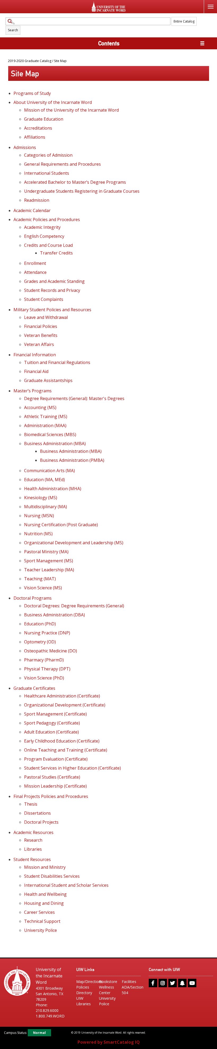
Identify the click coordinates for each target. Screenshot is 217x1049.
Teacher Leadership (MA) (49, 570)
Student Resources (32, 859)
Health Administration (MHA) (52, 488)
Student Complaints (43, 299)
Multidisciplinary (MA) (45, 507)
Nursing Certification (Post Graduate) (61, 525)
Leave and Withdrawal (46, 317)
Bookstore (108, 981)
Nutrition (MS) (38, 534)
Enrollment (35, 263)
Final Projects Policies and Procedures (50, 796)
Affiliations (34, 137)
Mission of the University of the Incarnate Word (71, 110)
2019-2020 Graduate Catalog (29, 61)
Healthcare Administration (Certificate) (62, 696)
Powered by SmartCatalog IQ (109, 1042)
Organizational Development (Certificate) (64, 705)
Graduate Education (43, 119)
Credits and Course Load (48, 245)
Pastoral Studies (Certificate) (52, 777)
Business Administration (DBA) (54, 615)
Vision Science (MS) (43, 588)
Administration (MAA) (45, 425)
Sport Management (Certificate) (55, 714)
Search (13, 30)
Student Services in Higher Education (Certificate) (72, 768)
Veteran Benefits (40, 335)
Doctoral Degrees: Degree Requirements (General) (74, 606)
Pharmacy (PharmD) (44, 660)
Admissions (24, 147)
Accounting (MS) (40, 407)
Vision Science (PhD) (44, 678)
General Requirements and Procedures (62, 164)
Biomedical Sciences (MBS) (50, 434)
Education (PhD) (40, 624)
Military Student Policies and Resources (52, 310)
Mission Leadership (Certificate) (55, 786)
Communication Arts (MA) (49, 470)
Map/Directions (85, 981)
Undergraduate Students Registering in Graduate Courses (81, 191)
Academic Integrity (42, 227)
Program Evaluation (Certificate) (56, 759)
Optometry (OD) (40, 642)
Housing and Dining (44, 903)
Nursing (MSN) (39, 516)
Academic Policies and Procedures (46, 219)
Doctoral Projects (41, 822)
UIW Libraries (83, 1001)
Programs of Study (32, 93)
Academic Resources (33, 832)
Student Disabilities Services (52, 876)
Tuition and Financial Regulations (57, 362)
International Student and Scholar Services (66, 885)
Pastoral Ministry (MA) (46, 552)
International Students (46, 173)
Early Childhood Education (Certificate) (62, 741)
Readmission (36, 200)
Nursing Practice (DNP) (47, 633)
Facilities (129, 981)
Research (33, 840)
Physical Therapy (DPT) (47, 669)
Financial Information (34, 355)
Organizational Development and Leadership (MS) (73, 543)
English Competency (44, 236)
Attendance (35, 272)
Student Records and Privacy (52, 290)
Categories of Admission (48, 155)
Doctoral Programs (32, 598)
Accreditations (38, 128)
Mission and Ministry (45, 867)
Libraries (33, 849)
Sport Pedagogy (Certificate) (52, 723)
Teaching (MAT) (40, 579)
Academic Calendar (32, 210)
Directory (84, 992)
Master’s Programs (32, 391)
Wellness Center (106, 990)
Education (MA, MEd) (44, 479)
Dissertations (37, 813)
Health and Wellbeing (45, 894)
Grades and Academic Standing (54, 281)
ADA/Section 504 (131, 990)
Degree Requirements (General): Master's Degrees (74, 398)
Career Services (39, 912)
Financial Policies (40, 326)
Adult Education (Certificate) (51, 732)
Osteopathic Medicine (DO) (50, 651)
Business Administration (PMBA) (72, 460)
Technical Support (42, 921)
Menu (210, 6)
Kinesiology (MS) (40, 498)
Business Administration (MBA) (55, 443)
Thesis (30, 804)
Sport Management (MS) (48, 561)
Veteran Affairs (39, 344)
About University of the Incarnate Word (52, 102)
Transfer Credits (56, 253)
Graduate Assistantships (48, 380)
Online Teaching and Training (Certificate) (65, 750)
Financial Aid (36, 371)
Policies (82, 987)
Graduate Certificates (34, 688)
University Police (40, 930)
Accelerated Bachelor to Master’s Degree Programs (75, 182)
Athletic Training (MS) (45, 416)
